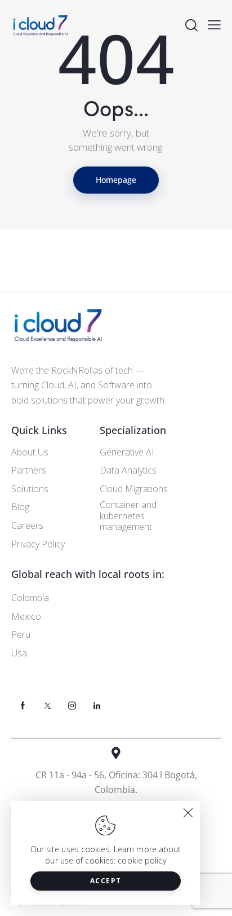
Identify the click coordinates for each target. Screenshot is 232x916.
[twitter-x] (47, 705)
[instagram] (72, 705)
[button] (214, 24)
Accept (106, 881)
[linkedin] (97, 705)
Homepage (116, 179)
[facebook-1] (22, 705)
